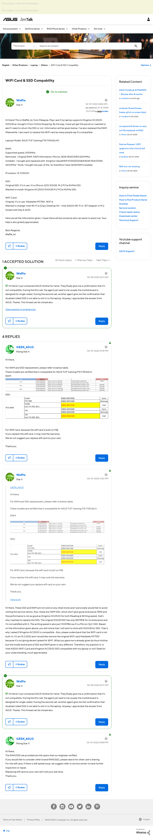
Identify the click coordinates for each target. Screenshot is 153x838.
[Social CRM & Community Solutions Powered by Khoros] (143, 831)
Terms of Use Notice (12, 819)
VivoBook (125, 98)
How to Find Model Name (133, 195)
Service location (127, 208)
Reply (102, 246)
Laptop (34, 65)
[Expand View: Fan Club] (104, 29)
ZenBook (124, 157)
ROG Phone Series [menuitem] (56, 29)
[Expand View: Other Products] (88, 29)
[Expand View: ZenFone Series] (41, 29)
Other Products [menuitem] (79, 29)
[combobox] (89, 46)
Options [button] (145, 65)
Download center (128, 216)
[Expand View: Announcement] (20, 29)
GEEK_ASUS (17, 487)
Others (44, 65)
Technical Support (128, 220)
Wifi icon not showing (129, 166)
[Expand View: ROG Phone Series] (66, 29)
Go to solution (59, 92)
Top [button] (8, 830)
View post (15, 599)
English (5, 65)
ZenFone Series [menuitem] (32, 29)
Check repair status (129, 212)
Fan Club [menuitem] (98, 29)
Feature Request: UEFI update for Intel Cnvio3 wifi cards (132, 148)
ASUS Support (126, 251)
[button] (9, 246)
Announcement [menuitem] (10, 29)
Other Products (19, 65)
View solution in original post (20, 309)
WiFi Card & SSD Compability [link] (64, 65)
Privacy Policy (33, 819)
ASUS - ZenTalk (18, 19)
